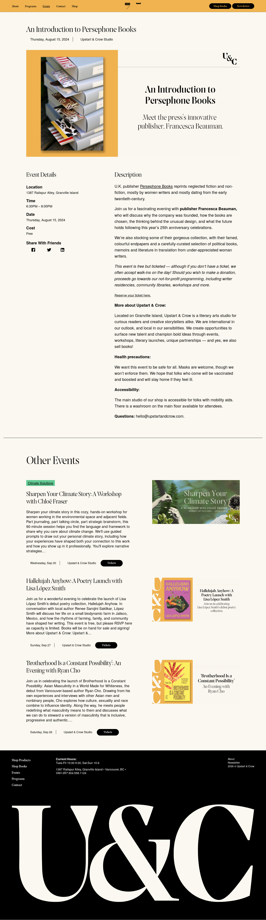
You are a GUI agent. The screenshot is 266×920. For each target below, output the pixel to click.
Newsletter (243, 6)
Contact (61, 6)
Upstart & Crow (133, 6)
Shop (75, 6)
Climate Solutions (40, 483)
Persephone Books (156, 186)
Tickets (111, 563)
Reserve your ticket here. (133, 295)
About (15, 6)
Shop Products (21, 760)
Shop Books (220, 6)
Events (46, 6)
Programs (30, 6)
